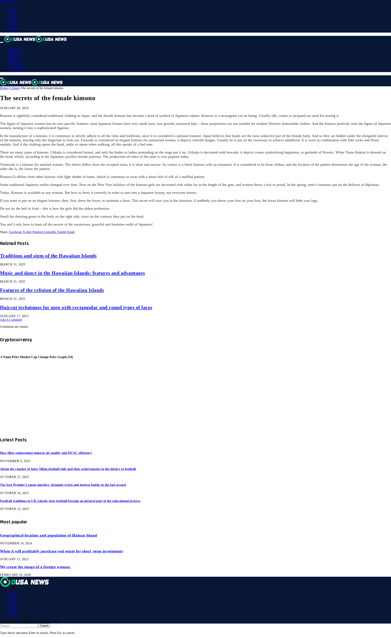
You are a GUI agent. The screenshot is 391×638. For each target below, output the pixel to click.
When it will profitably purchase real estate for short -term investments (61, 551)
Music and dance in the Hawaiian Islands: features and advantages (72, 273)
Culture (13, 27)
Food (11, 19)
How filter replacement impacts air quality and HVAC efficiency (46, 453)
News (12, 8)
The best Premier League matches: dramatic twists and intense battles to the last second (63, 485)
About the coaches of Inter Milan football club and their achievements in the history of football (68, 469)
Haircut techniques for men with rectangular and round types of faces (76, 307)
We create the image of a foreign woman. (35, 567)
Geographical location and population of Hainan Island (48, 535)
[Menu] (1, 42)
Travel (12, 16)
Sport (11, 23)
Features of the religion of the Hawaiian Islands (52, 290)
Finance (13, 12)
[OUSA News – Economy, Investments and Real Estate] (35, 41)
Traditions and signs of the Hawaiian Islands (48, 255)
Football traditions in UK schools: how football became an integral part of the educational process (70, 501)
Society (13, 30)
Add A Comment (11, 319)
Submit (44, 625)
